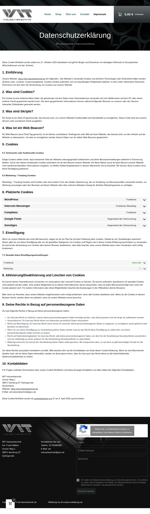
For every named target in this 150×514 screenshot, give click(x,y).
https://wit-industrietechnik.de (31, 79)
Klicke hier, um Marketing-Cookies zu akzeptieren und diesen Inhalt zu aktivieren (112, 431)
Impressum (100, 14)
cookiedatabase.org (43, 398)
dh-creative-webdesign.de (71, 502)
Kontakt (84, 14)
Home (47, 14)
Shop (58, 14)
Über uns (71, 14)
